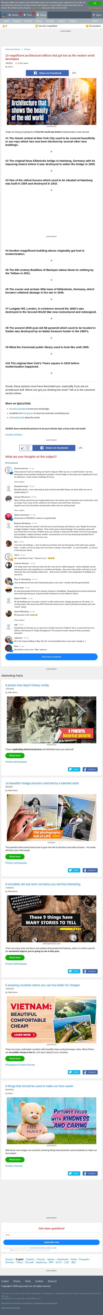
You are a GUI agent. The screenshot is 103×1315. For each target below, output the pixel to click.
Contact (5, 1281)
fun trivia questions (18, 409)
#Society (30, 1065)
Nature (39, 21)
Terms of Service (35, 1248)
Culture (61, 21)
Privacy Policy (46, 1248)
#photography (20, 762)
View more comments (51, 657)
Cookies (39, 1281)
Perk (16, 646)
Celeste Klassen (21, 563)
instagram (51, 842)
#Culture (9, 435)
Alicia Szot (19, 588)
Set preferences (95, 8)
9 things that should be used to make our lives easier (39, 1086)
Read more (15, 755)
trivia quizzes (27, 413)
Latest (6, 21)
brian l (10, 67)
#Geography (11, 1065)
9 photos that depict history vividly (27, 685)
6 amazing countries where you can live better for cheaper (42, 985)
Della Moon (13, 692)
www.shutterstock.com (51, 943)
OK (94, 3)
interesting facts (16, 417)
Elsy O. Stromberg (22, 579)
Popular (17, 21)
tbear (16, 555)
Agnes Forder (20, 598)
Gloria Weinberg (21, 611)
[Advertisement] (51, 217)
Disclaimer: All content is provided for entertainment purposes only (29, 1303)
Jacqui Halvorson (22, 497)
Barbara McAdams (22, 523)
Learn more (36, 8)
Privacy (16, 1281)
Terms (28, 1281)
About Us (52, 1281)
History (72, 21)
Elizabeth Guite (21, 486)
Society (28, 21)
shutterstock (51, 126)
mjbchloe (18, 638)
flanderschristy (21, 468)
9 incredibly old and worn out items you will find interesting (42, 884)
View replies (19, 482)
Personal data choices (10, 1308)
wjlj (15, 625)
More (95, 21)
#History (18, 435)
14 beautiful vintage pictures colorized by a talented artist (42, 783)
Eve (16, 542)
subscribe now (51, 1242)
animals (50, 21)
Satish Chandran (22, 515)
